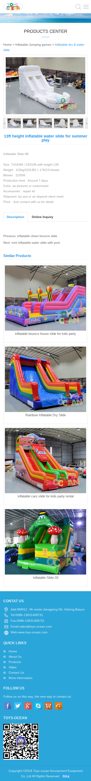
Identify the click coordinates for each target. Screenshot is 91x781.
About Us (15, 656)
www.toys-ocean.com (32, 632)
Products (15, 662)
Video (13, 667)
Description (15, 217)
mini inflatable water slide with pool (35, 242)
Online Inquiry (42, 217)
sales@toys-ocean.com (35, 626)
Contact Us (16, 672)
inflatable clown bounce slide (37, 236)
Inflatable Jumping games (33, 44)
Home (7, 44)
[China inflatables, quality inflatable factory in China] (13, 6)
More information (20, 678)
